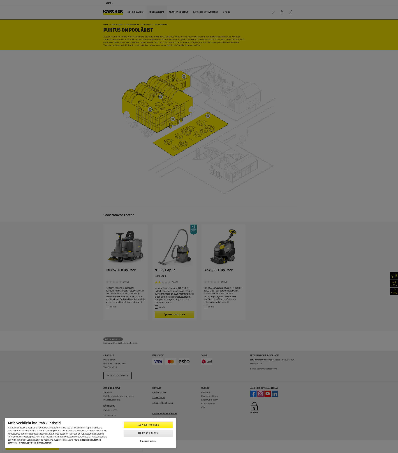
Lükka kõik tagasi (148, 433)
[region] (90, 433)
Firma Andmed (44, 443)
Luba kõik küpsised (148, 425)
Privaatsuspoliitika (27, 443)
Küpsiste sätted (148, 441)
